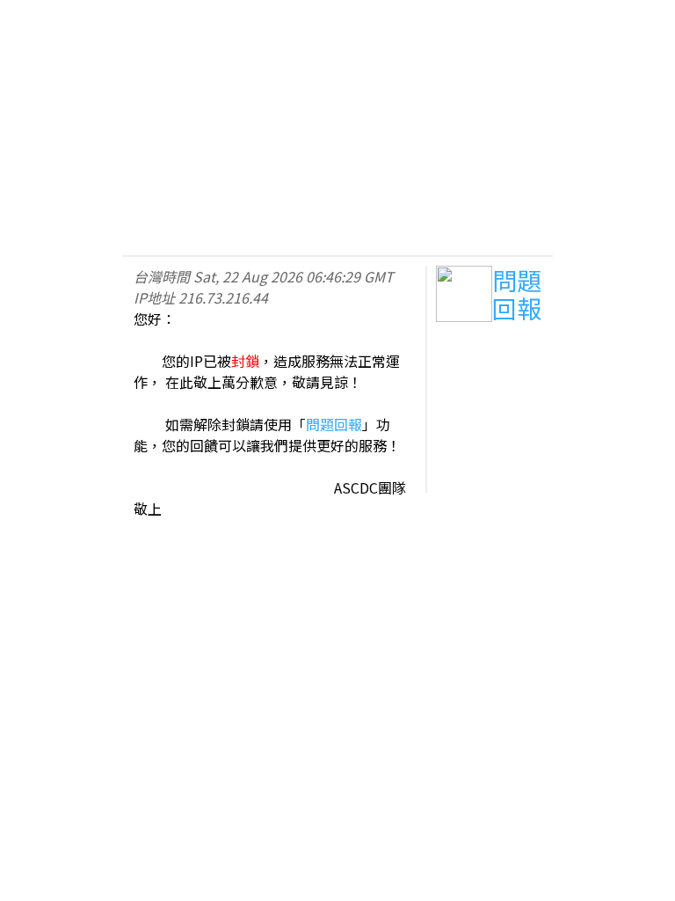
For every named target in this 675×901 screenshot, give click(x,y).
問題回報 (334, 424)
